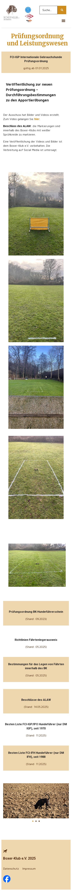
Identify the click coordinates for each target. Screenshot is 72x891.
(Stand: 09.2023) (36, 618)
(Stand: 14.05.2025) (36, 706)
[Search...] (61, 10)
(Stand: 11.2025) (36, 735)
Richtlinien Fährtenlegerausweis (36, 639)
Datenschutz (11, 868)
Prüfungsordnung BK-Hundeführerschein (36, 611)
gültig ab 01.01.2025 (36, 68)
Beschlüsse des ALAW (36, 700)
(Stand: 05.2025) (36, 646)
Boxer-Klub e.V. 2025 (19, 858)
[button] (63, 21)
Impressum (29, 868)
